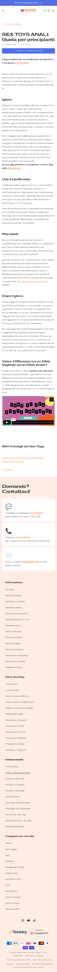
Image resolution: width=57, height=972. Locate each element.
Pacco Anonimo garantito (17, 613)
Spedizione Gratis (13, 607)
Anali (7, 885)
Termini (41, 967)
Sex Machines (11, 891)
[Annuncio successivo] (53, 3)
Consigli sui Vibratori (14, 784)
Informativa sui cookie (15, 661)
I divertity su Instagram (16, 720)
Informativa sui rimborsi (34, 956)
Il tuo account (11, 684)
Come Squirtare (12, 796)
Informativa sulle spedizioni (42, 964)
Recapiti (10, 964)
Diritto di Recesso (13, 631)
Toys (7, 855)
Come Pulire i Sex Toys (15, 814)
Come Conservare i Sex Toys (18, 820)
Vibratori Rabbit (12, 909)
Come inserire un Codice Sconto (20, 702)
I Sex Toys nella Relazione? (17, 802)
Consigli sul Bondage (15, 790)
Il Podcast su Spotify (14, 744)
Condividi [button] (9, 470)
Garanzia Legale (12, 643)
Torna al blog (13, 24)
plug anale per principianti (33, 281)
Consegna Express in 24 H (17, 619)
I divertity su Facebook (15, 738)
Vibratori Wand (12, 903)
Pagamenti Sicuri (13, 625)
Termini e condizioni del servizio (19, 960)
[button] (3, 11)
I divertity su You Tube (15, 732)
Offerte (8, 843)
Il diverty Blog (11, 766)
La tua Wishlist (12, 690)
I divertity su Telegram (15, 750)
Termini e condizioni (14, 649)
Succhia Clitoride (13, 897)
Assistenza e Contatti (15, 601)
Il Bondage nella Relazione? (18, 808)
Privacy (34, 967)
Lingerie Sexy (11, 873)
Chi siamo (9, 589)
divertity (20, 952)
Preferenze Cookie (13, 667)
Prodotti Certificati (13, 637)
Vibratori (9, 861)
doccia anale (13, 168)
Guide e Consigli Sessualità (17, 772)
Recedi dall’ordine (13, 595)
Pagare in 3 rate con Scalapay (19, 708)
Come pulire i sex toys (13, 461)
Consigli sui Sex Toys (15, 778)
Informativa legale (22, 964)
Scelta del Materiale (14, 826)
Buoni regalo (11, 849)
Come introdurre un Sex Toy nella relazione (23, 457)
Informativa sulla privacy (16, 655)
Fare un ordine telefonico (16, 696)
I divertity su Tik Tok (14, 726)
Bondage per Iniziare (15, 867)
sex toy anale (21, 63)
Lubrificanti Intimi (13, 879)
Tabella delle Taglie (14, 714)
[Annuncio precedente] (3, 3)
